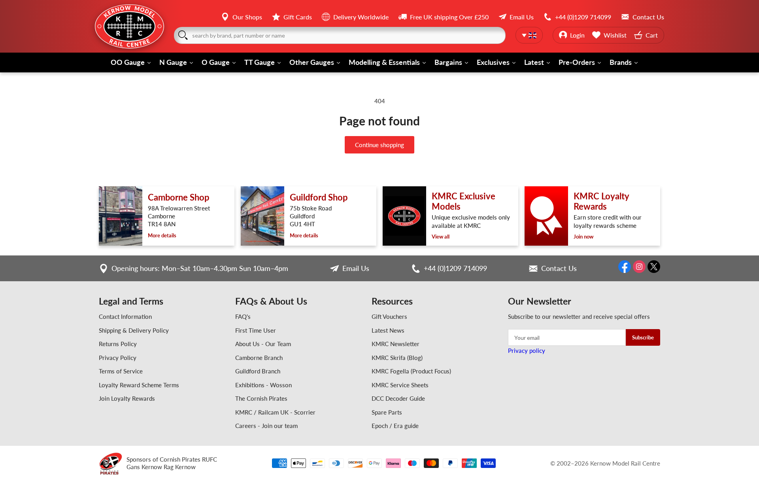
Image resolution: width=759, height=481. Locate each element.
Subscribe (643, 337)
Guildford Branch (257, 371)
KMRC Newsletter (395, 343)
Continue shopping (379, 144)
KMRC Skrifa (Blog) (397, 357)
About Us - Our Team (263, 343)
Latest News (388, 330)
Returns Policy (118, 343)
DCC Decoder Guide (398, 398)
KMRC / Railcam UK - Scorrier (275, 412)
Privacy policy (526, 350)
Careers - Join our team (266, 425)
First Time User (255, 330)
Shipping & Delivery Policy (134, 330)
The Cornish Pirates (261, 398)
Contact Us (559, 268)
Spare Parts (387, 412)
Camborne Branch (259, 357)
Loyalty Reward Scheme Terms (139, 384)
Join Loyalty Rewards (127, 398)
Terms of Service (121, 371)
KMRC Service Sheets (400, 384)
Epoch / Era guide (395, 425)
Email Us (355, 268)
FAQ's (243, 316)
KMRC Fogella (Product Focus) (411, 371)
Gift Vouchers (389, 316)
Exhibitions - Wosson (263, 384)
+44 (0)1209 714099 (455, 268)
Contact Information (125, 316)
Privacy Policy (117, 357)
